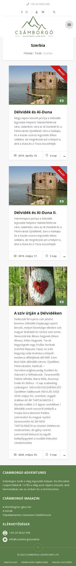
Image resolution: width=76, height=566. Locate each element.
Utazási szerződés (62, 562)
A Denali (7, 511)
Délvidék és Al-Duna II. (35, 212)
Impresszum (10, 562)
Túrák (37, 53)
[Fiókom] (37, 12)
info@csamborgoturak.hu (24, 539)
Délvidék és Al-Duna (33, 111)
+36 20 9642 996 (19, 532)
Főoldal (28, 53)
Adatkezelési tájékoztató (34, 562)
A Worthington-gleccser (17, 507)
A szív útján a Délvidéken (38, 313)
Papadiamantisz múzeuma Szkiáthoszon (27, 515)
